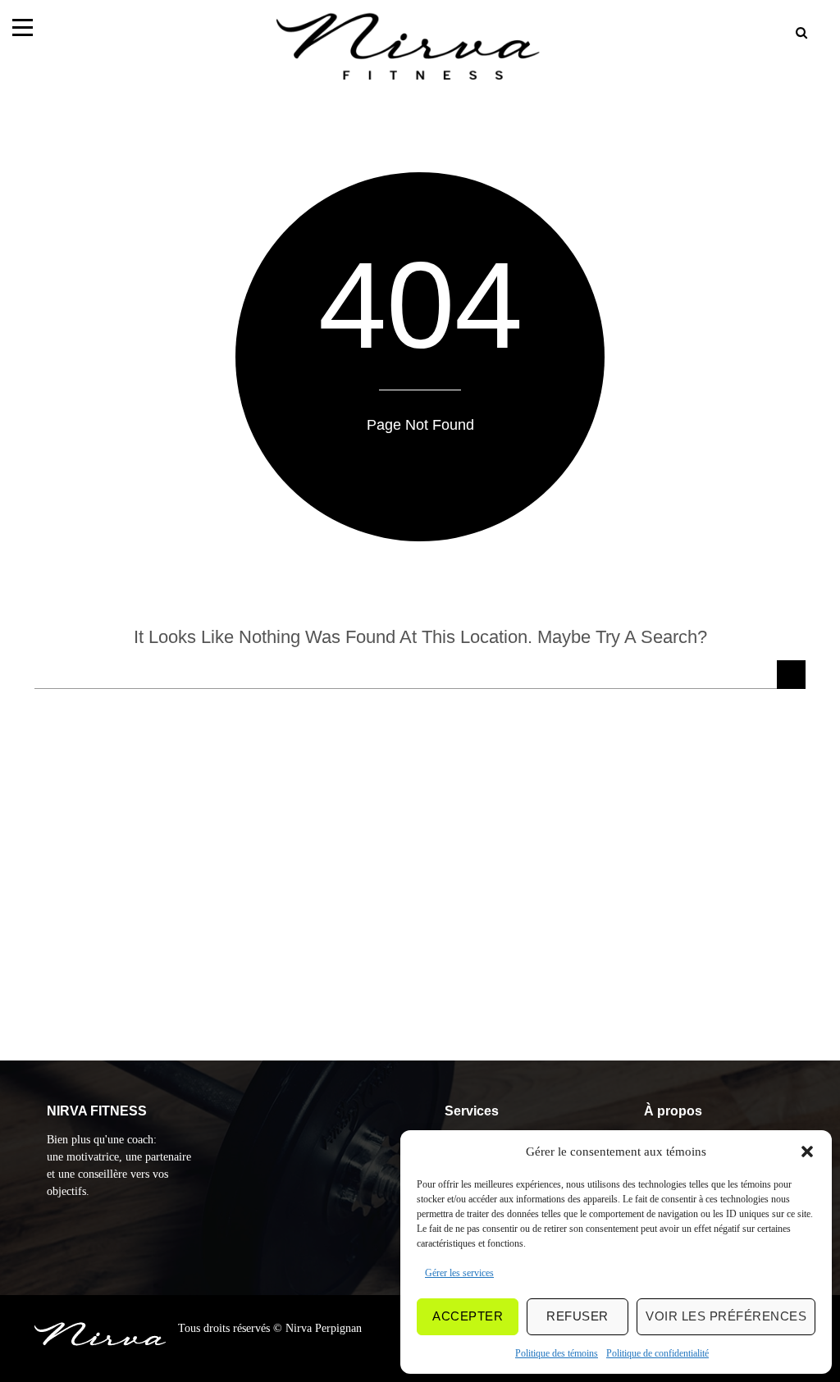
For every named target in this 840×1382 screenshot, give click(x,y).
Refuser (577, 1316)
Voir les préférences (726, 1316)
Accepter (467, 1316)
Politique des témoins (556, 1353)
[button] (807, 1151)
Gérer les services (459, 1273)
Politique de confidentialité (657, 1353)
